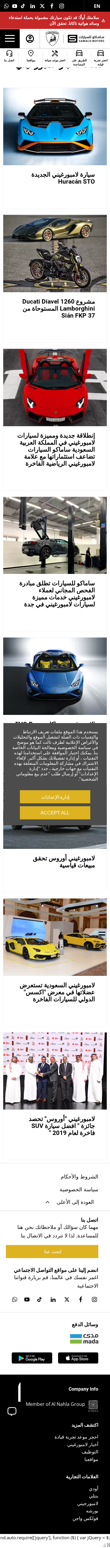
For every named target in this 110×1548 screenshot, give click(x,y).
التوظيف (90, 1451)
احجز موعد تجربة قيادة (76, 1437)
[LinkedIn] (32, 6)
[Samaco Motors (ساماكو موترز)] (86, 39)
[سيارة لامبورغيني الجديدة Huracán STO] (55, 126)
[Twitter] (42, 6)
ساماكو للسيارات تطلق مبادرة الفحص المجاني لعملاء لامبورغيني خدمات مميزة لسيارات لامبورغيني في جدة (57, 594)
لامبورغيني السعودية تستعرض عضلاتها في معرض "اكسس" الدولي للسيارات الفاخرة (57, 992)
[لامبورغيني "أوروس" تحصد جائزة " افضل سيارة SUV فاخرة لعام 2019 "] (55, 1071)
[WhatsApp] (6, 6)
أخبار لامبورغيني (82, 1444)
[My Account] (30, 39)
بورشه (92, 1510)
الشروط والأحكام (79, 1176)
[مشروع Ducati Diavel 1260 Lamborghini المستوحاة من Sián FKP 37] (55, 253)
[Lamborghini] (52, 38)
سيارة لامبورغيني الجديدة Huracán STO (63, 178)
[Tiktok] (23, 6)
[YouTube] (15, 6)
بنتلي (93, 1496)
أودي (93, 1488)
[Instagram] (61, 6)
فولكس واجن (85, 1518)
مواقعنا (91, 1459)
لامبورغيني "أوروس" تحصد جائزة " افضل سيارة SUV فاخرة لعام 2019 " (62, 1125)
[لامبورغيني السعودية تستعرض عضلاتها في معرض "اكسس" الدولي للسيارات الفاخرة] (55, 937)
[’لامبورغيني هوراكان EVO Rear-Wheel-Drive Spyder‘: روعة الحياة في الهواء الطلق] (55, 676)
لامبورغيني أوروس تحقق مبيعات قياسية (64, 862)
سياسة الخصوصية (79, 1189)
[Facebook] (52, 6)
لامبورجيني (87, 1503)
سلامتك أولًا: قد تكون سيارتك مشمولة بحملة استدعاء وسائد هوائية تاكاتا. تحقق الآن (57, 20)
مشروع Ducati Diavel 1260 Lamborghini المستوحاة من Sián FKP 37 (58, 308)
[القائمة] (10, 39)
